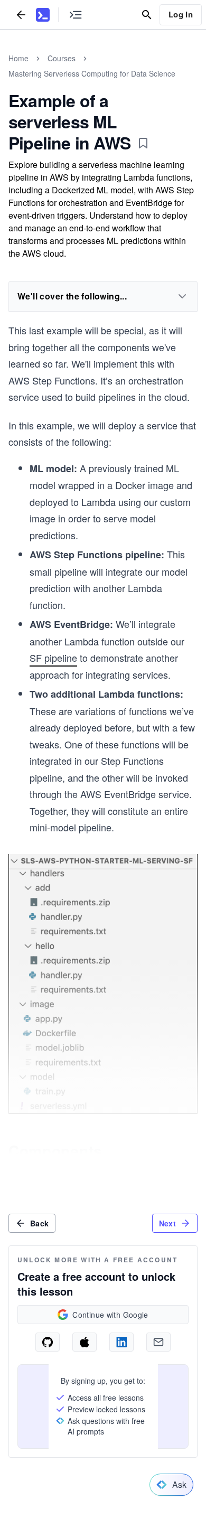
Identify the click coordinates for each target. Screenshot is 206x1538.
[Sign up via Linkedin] (121, 1342)
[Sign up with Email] (158, 1342)
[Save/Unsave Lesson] (143, 143)
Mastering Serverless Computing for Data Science (91, 73)
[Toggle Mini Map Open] (75, 14)
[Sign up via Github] (47, 1342)
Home (18, 58)
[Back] (21, 14)
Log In (180, 14)
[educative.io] (43, 15)
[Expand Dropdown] (182, 296)
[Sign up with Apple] (84, 1342)
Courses (62, 58)
